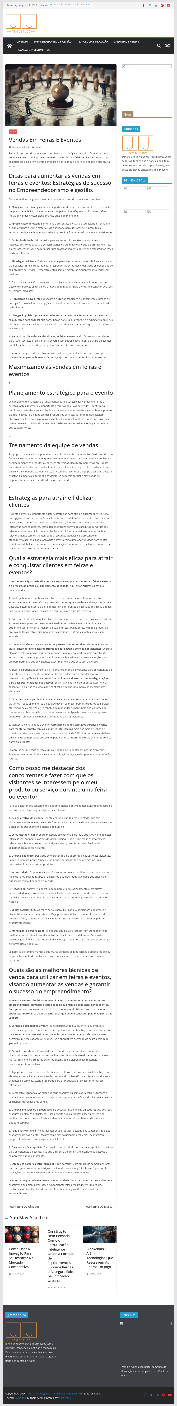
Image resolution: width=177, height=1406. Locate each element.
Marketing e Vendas (126, 41)
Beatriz (38, 146)
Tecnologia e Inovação (92, 41)
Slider (13, 132)
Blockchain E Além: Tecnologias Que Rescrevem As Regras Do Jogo (99, 1258)
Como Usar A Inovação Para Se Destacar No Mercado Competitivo (21, 1258)
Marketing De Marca (99, 1207)
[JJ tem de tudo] (137, 136)
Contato (22, 41)
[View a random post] (167, 46)
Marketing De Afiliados (24, 1207)
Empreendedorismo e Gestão (53, 41)
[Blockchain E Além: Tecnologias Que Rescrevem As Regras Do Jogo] (100, 1228)
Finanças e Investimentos (33, 49)
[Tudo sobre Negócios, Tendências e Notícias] (9, 46)
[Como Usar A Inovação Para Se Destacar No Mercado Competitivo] (22, 1228)
